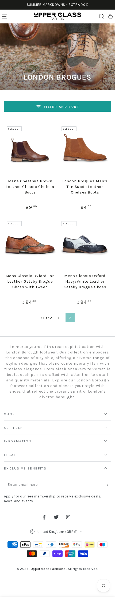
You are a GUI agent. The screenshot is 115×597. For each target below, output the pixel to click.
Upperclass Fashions (48, 569)
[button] (101, 16)
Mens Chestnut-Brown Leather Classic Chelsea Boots (30, 187)
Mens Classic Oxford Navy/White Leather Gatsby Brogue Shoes (85, 281)
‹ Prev (46, 317)
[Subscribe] (108, 485)
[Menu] (4, 16)
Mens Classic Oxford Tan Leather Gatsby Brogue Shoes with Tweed (30, 281)
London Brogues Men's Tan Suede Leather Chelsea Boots (85, 187)
